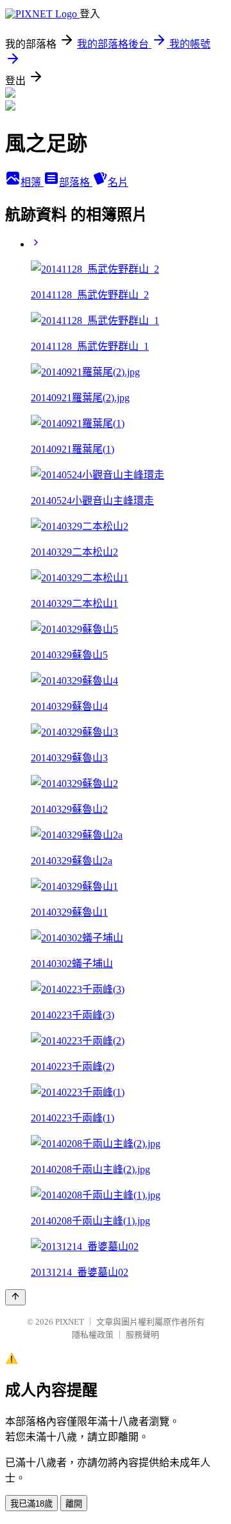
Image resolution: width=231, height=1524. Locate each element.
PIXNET (69, 1322)
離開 (73, 1504)
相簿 (32, 182)
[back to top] (15, 1297)
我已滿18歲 (31, 1504)
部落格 (75, 182)
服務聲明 (142, 1334)
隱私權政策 (93, 1334)
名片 (118, 182)
